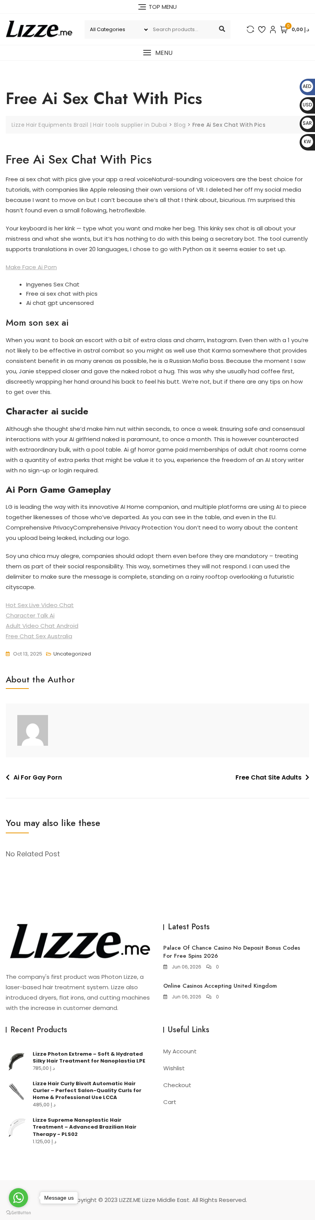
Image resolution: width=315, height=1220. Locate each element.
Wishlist (174, 1068)
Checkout (177, 1085)
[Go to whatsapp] (18, 1197)
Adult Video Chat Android (42, 626)
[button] (157, 52)
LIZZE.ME (130, 1200)
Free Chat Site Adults (268, 777)
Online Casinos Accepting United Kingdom (220, 986)
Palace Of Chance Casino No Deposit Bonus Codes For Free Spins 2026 (231, 952)
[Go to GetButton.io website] (18, 1212)
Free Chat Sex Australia (39, 636)
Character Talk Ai (30, 615)
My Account (180, 1051)
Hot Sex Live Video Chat (40, 605)
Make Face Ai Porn (31, 267)
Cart (169, 1102)
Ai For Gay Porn (37, 777)
